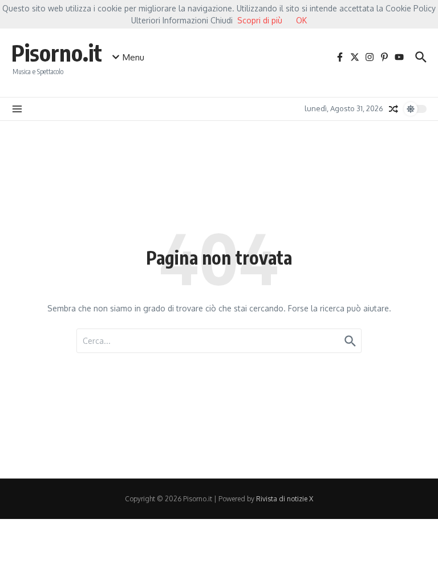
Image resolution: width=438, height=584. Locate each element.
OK (301, 20)
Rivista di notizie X (284, 498)
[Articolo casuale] (393, 108)
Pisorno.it (56, 52)
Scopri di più (259, 20)
